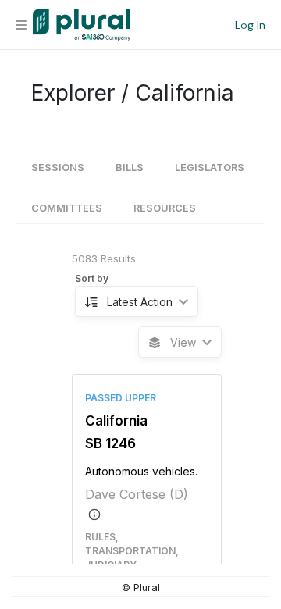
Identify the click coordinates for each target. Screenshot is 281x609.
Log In (250, 25)
